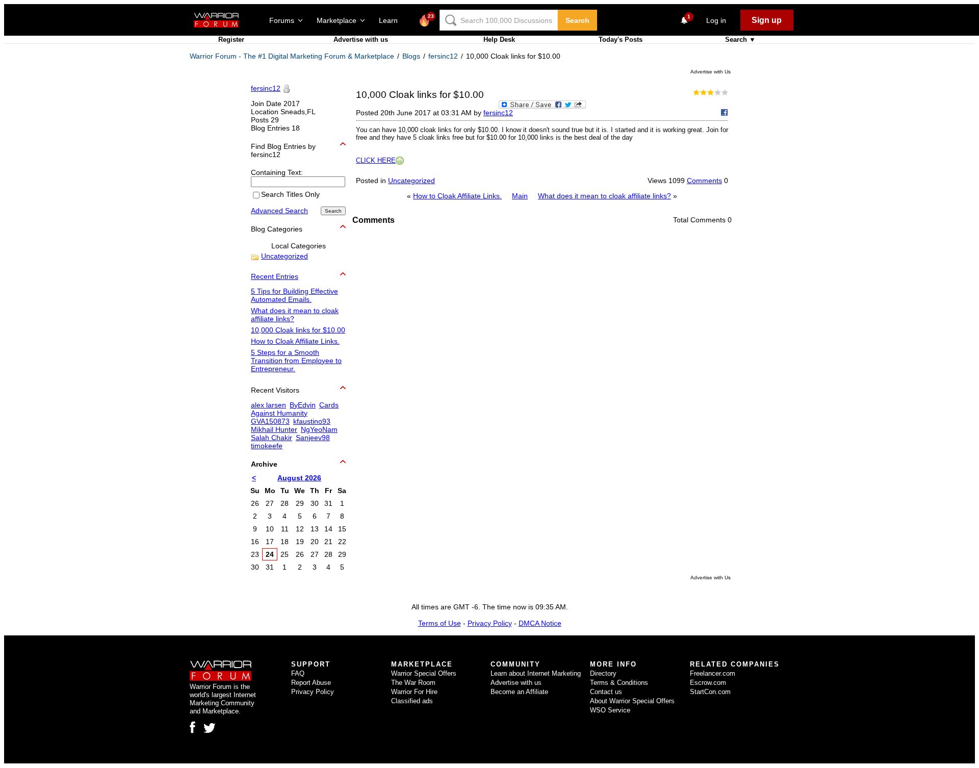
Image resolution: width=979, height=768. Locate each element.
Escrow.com (708, 682)
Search (577, 20)
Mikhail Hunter (274, 429)
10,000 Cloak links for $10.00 (298, 330)
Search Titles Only (290, 195)
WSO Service (610, 710)
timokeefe (266, 446)
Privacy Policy (490, 623)
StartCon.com (710, 692)
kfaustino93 (311, 421)
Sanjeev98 (313, 437)
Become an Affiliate (519, 692)
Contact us (606, 692)
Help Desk (499, 39)
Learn (391, 20)
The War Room (413, 682)
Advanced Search (279, 211)
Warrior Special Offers (423, 673)
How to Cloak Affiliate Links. (457, 196)
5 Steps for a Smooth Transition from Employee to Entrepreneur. (296, 360)
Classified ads (412, 701)
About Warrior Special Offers (632, 701)
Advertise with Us (710, 71)
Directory (603, 673)
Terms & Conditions (619, 682)
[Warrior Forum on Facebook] (192, 727)
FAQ (297, 673)
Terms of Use (439, 623)
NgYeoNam (319, 429)
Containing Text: (277, 172)
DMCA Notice (540, 623)
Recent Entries (274, 276)
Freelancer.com (712, 673)
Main (520, 196)
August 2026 (299, 478)
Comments (704, 180)
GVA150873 (270, 421)
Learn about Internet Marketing (536, 673)
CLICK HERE (376, 160)
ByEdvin (303, 405)
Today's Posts (620, 39)
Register (231, 39)
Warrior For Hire (414, 692)
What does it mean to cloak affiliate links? (604, 196)
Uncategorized (411, 180)
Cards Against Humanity (295, 409)
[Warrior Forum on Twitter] (209, 728)
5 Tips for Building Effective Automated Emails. (294, 295)
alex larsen (268, 405)
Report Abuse (311, 682)
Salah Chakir (271, 437)
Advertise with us (360, 39)
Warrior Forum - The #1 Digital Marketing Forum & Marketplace (292, 56)
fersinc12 (443, 56)
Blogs (411, 56)
